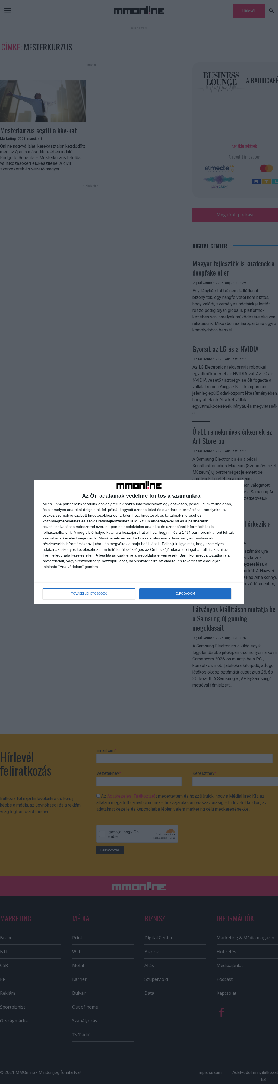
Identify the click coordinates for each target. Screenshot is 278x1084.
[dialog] (139, 542)
